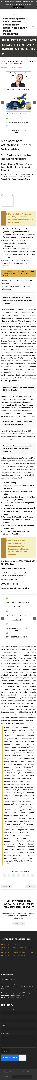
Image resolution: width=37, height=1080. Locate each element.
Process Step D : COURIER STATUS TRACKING (15, 955)
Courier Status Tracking (16, 130)
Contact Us (18, 923)
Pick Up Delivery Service (16, 114)
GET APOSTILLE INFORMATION (17, 89)
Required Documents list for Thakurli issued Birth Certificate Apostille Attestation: (18, 273)
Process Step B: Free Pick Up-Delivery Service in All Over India (18, 948)
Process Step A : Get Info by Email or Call (14, 944)
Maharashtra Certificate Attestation (12, 67)
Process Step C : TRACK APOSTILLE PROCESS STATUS (18, 952)
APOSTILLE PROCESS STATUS (17, 122)
